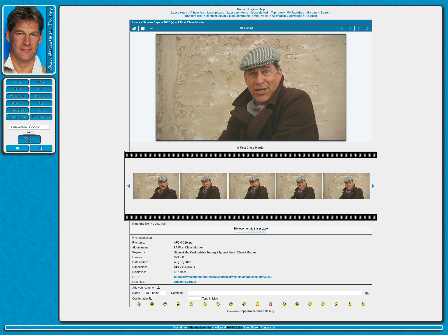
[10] (264, 232)
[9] (261, 232)
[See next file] (359, 28)
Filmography (17, 96)
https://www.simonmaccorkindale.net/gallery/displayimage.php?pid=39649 (223, 277)
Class (241, 252)
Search (325, 12)
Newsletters (17, 110)
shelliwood (219, 327)
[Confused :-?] (257, 304)
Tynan (223, 252)
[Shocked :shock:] (284, 304)
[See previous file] (350, 28)
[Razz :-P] (152, 304)
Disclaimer (180, 327)
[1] (237, 232)
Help (262, 9)
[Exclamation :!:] (349, 304)
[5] (249, 232)
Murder (251, 252)
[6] (252, 232)
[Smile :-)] (178, 304)
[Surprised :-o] (244, 304)
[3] (243, 232)
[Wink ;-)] (323, 304)
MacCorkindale (195, 252)
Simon (178, 252)
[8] (258, 232)
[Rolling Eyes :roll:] (310, 304)
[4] (246, 232)
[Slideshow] (151, 28)
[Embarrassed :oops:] (270, 304)
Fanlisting (17, 103)
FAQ (41, 103)
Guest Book (250, 327)
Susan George (41, 117)
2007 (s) (169, 22)
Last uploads (215, 12)
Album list (197, 12)
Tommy (212, 252)
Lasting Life (17, 117)
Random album (216, 15)
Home (17, 82)
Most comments (240, 15)
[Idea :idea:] (336, 304)
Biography (41, 96)
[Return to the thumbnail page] (134, 28)
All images (279, 15)
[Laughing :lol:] (138, 304)
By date (312, 12)
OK (367, 293)
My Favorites (295, 12)
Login (252, 9)
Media (17, 89)
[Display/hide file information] (143, 28)
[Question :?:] (362, 304)
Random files (194, 15)
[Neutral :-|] (191, 304)
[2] (240, 232)
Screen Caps (152, 22)
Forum (41, 89)
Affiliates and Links (29, 139)
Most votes (261, 15)
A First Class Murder (191, 22)
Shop (41, 110)
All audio (311, 15)
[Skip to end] (367, 28)
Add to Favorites (185, 281)
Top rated (277, 12)
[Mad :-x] (297, 304)
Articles (41, 82)
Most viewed (259, 12)
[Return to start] (341, 28)
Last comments (237, 12)
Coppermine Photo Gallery (256, 311)
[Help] (158, 287)
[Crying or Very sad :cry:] (218, 304)
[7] (255, 232)
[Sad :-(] (204, 304)
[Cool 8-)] (231, 304)
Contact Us (267, 327)
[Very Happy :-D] (165, 304)
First (232, 252)
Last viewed (179, 12)
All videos (295, 15)
